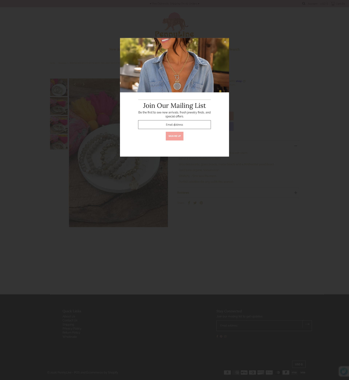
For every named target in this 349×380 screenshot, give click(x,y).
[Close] (225, 42)
